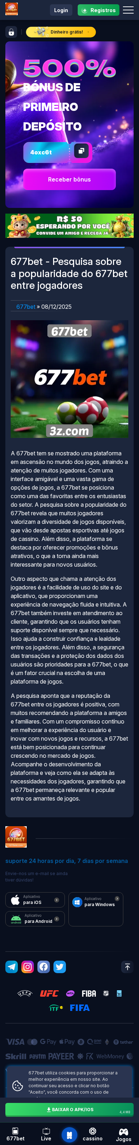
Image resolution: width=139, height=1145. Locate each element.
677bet (25, 306)
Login (61, 10)
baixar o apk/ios (91, 1110)
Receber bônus (69, 179)
